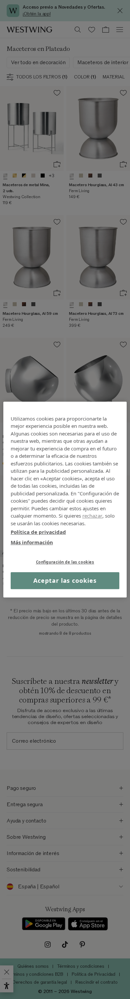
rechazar (92, 515)
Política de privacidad (38, 532)
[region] (65, 500)
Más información (32, 542)
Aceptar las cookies (64, 580)
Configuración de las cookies (65, 562)
